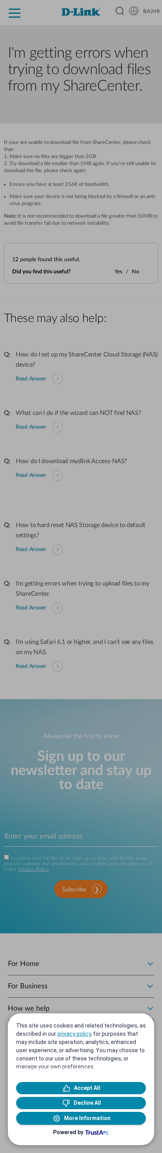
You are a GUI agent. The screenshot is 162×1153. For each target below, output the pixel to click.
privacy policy (74, 1034)
